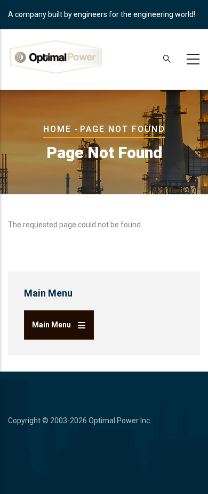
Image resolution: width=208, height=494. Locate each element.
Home (57, 129)
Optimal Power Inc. (120, 420)
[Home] (56, 57)
